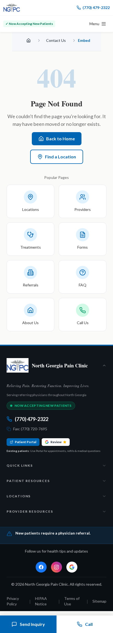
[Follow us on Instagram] (56, 567)
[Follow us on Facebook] (41, 567)
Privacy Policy (13, 601)
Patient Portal (25, 442)
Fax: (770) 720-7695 (30, 428)
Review (55, 442)
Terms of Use (72, 601)
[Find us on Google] (71, 567)
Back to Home (60, 138)
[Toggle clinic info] (104, 365)
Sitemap (99, 601)
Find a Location (60, 156)
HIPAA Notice (41, 601)
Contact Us (56, 40)
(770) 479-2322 (96, 7)
